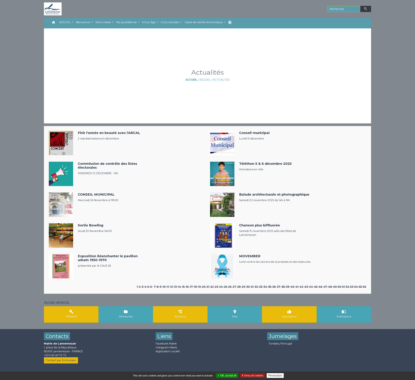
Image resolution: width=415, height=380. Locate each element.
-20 (203, 286)
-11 (167, 286)
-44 (310, 286)
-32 (256, 286)
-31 (252, 286)
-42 (300, 286)
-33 (260, 286)
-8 (157, 286)
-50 (339, 286)
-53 (351, 286)
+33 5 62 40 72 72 (55, 355)
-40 (291, 286)
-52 (347, 286)
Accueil (191, 79)
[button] (53, 23)
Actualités (221, 79)
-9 (160, 286)
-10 (163, 286)
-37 (278, 286)
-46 (319, 286)
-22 (211, 286)
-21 (207, 286)
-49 (334, 286)
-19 (199, 286)
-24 (220, 286)
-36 (273, 286)
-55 (360, 286)
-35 (269, 286)
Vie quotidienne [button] (126, 22)
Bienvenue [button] (83, 22)
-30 (247, 286)
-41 (296, 286)
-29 (243, 286)
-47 (324, 286)
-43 (305, 286)
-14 (179, 286)
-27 (233, 286)
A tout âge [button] (149, 22)
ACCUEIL (205, 79)
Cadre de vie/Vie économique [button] (204, 22)
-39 (287, 286)
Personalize (275, 375)
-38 (282, 286)
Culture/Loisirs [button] (170, 22)
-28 (238, 286)
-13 (175, 286)
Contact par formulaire (61, 360)
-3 (142, 286)
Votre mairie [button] (103, 22)
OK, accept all (228, 375)
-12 (171, 286)
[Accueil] (53, 9)
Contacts (57, 336)
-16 (187, 286)
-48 (329, 286)
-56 (364, 286)
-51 (343, 286)
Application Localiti (168, 351)
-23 (216, 286)
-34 (264, 286)
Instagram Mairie (166, 347)
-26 (229, 286)
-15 (183, 286)
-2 (139, 286)
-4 (144, 286)
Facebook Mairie (166, 343)
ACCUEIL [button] (65, 22)
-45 (315, 286)
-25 (225, 286)
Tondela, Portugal (280, 343)
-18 (195, 286)
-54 (355, 286)
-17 (191, 286)
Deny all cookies (253, 375)
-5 (147, 286)
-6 (150, 286)
